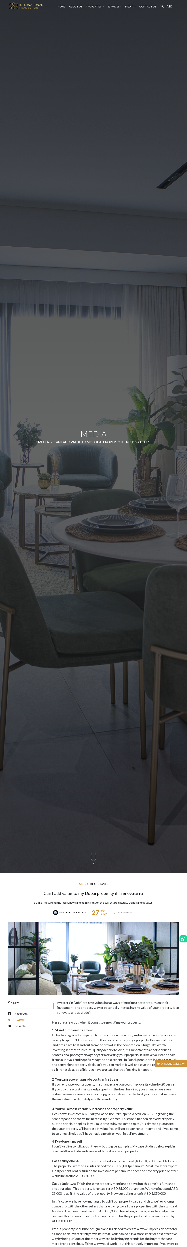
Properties (94, 6)
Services (114, 6)
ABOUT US (75, 6)
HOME (61, 6)
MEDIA (129, 6)
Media (43, 442)
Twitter (19, 1019)
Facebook (21, 1013)
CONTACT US (147, 6)
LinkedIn (20, 1026)
